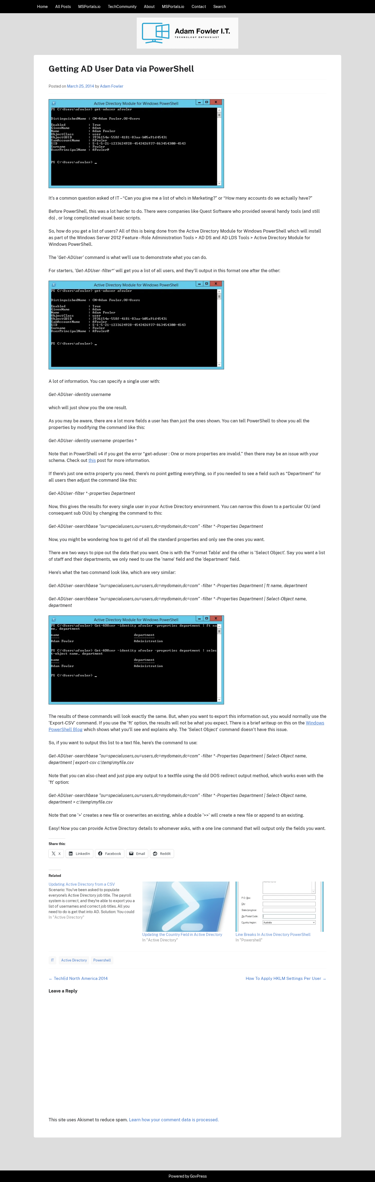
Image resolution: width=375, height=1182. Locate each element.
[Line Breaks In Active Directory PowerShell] (280, 907)
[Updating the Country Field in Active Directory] (186, 907)
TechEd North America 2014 (78, 978)
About (149, 6)
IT (52, 960)
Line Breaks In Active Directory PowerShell (273, 934)
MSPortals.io (89, 6)
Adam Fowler (111, 86)
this (92, 460)
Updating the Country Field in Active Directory (182, 934)
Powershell (102, 960)
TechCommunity (122, 6)
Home (42, 6)
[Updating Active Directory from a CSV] (95, 901)
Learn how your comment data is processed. (174, 1119)
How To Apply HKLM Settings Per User (286, 978)
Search (219, 6)
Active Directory (74, 960)
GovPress (198, 1176)
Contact (199, 6)
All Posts (63, 6)
